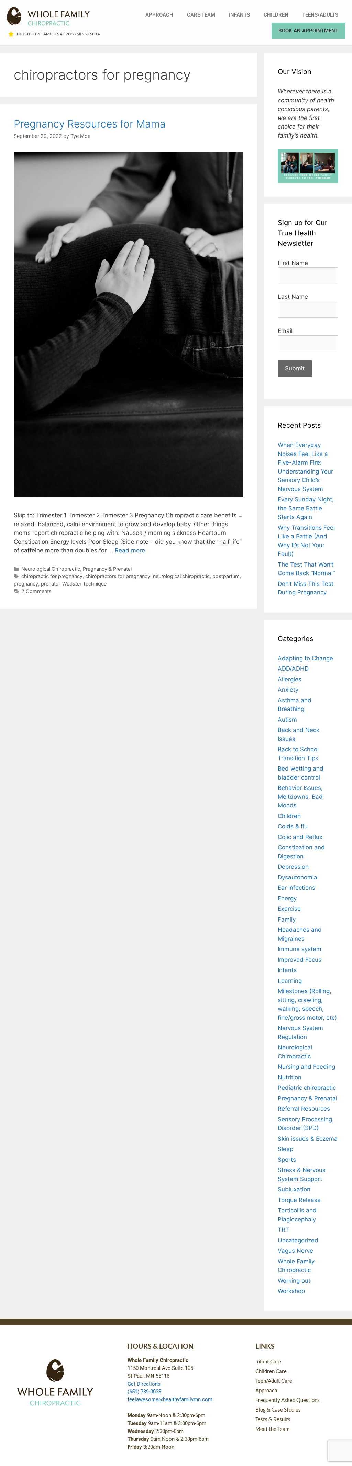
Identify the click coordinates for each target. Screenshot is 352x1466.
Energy (287, 898)
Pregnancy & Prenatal (107, 569)
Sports (287, 1159)
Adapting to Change (305, 658)
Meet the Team (272, 1429)
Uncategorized (298, 1240)
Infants (239, 15)
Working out (294, 1280)
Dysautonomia (297, 877)
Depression (293, 866)
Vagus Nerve (295, 1250)
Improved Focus (299, 959)
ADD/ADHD (293, 668)
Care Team (201, 15)
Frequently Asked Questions (287, 1400)
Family (287, 919)
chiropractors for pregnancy (117, 576)
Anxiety (288, 689)
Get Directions (144, 1384)
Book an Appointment (308, 31)
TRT (283, 1229)
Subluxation (294, 1189)
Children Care (271, 1371)
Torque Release (299, 1200)
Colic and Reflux (300, 837)
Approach (159, 15)
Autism (287, 719)
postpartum (226, 576)
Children (276, 15)
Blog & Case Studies (278, 1409)
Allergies (289, 679)
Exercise (289, 908)
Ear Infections (296, 887)
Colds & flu (293, 826)
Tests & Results (272, 1419)
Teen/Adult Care (273, 1380)
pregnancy (26, 584)
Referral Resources (304, 1108)
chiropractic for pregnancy (51, 576)
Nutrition (289, 1077)
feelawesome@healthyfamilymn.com (170, 1399)
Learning (290, 980)
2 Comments (36, 591)
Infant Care (268, 1361)
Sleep (285, 1149)
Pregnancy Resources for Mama (90, 124)
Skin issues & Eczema (308, 1138)
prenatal (50, 584)
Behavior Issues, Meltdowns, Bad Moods (300, 796)
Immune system (299, 949)
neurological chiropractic (181, 576)
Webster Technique (84, 584)
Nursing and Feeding (306, 1066)
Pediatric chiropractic (307, 1087)
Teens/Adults (320, 15)
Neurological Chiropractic (50, 569)
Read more (130, 550)
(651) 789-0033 (144, 1391)
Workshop (291, 1290)
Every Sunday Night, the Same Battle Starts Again (306, 508)
